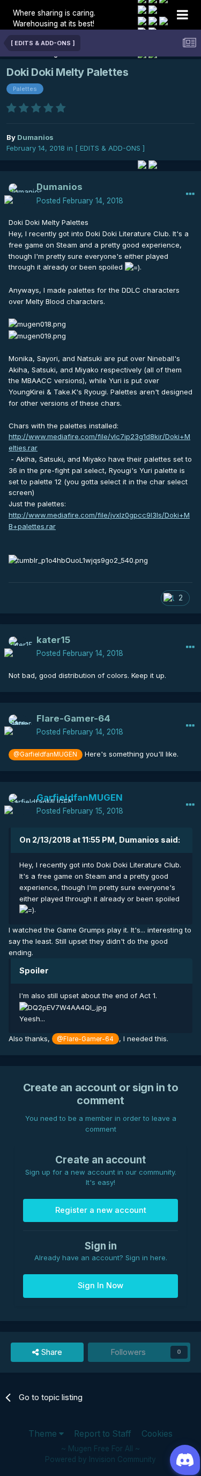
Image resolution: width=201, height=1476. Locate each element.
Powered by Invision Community (100, 1459)
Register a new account (100, 1210)
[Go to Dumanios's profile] (19, 194)
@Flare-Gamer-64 (85, 1039)
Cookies (157, 1434)
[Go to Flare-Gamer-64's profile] (19, 725)
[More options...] (190, 194)
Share (50, 1352)
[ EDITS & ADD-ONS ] (110, 148)
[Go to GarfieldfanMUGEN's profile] (19, 804)
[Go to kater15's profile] (19, 647)
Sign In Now (100, 1285)
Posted (79, 200)
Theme (43, 1434)
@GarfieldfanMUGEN (45, 754)
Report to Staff (102, 1434)
